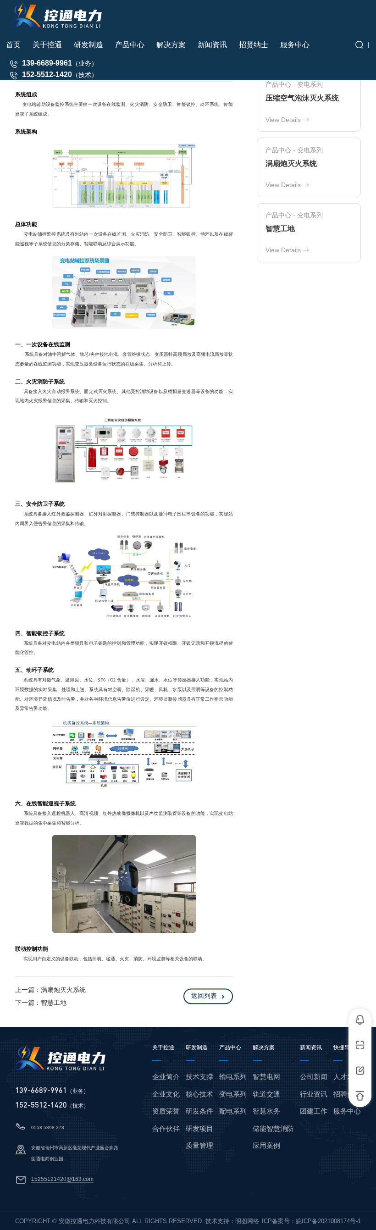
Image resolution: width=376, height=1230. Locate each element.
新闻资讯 (311, 1047)
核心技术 (199, 1094)
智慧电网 (266, 1076)
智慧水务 (266, 1111)
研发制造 (197, 1047)
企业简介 (166, 1076)
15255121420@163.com (62, 1179)
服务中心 (347, 1111)
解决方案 (264, 1047)
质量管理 (199, 1145)
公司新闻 (313, 1076)
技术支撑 (199, 1076)
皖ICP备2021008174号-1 (328, 1221)
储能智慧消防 (273, 1128)
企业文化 (166, 1094)
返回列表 (204, 996)
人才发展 (347, 1076)
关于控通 (163, 1047)
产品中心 (230, 1047)
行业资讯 (313, 1094)
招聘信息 (347, 1094)
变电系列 (233, 1094)
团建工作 (313, 1111)
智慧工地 (53, 1002)
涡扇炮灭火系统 (63, 989)
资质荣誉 (166, 1111)
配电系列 (233, 1111)
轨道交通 (266, 1094)
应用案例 (266, 1145)
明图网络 (247, 1221)
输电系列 (233, 1076)
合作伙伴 (166, 1128)
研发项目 (199, 1128)
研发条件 (199, 1111)
